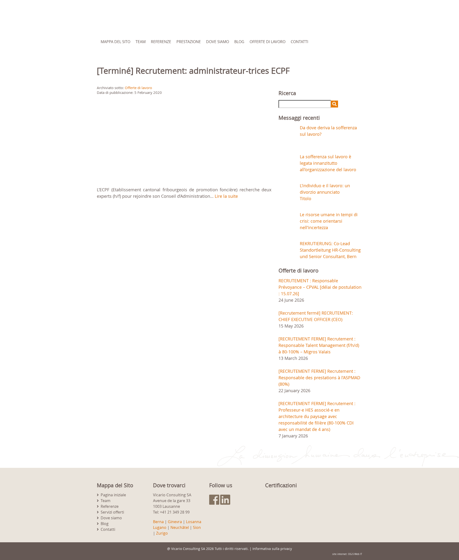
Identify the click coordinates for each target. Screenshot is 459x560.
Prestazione (188, 41)
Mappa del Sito (115, 41)
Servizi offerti (112, 512)
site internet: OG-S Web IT (347, 554)
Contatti (299, 41)
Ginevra (175, 521)
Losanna (193, 521)
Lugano (159, 527)
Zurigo (162, 533)
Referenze (161, 41)
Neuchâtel (179, 527)
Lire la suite (226, 196)
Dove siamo (217, 41)
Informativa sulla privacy (272, 548)
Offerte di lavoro (267, 41)
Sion (197, 527)
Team (141, 41)
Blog (239, 41)
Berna (158, 521)
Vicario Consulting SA (188, 548)
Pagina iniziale (113, 495)
